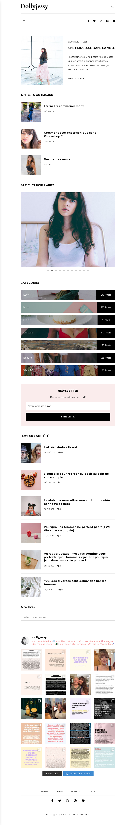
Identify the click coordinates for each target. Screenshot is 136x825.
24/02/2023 (49, 452)
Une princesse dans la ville (91, 48)
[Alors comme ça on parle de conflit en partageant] (104, 757)
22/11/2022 (49, 535)
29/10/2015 (49, 141)
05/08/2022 (50, 589)
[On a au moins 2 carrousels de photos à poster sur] (56, 708)
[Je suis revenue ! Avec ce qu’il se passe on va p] (31, 708)
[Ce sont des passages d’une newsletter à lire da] (104, 733)
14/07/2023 (49, 164)
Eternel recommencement (64, 106)
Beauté (75, 791)
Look (85, 42)
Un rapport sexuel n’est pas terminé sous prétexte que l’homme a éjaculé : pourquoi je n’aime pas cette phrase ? (76, 557)
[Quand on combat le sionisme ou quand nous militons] (31, 757)
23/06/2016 (64, 234)
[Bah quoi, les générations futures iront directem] (56, 757)
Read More (76, 78)
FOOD (59, 791)
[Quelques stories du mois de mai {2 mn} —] (80, 757)
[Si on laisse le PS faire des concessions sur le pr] (31, 733)
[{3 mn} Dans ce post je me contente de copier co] (80, 708)
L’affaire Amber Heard (60, 447)
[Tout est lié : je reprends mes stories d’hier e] (104, 708)
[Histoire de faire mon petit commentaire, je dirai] (104, 660)
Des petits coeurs (57, 159)
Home (45, 791)
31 (76, 234)
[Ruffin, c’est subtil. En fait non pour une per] (56, 684)
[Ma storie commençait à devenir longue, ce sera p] (31, 660)
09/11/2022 (49, 565)
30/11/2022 (49, 509)
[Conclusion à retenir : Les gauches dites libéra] (80, 660)
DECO (91, 791)
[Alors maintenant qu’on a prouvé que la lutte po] (56, 733)
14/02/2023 (49, 482)
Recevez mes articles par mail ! (68, 397)
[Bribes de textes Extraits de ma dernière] (56, 660)
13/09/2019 (49, 111)
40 (60, 68)
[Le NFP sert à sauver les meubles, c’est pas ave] (80, 733)
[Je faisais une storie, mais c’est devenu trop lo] (104, 684)
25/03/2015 (73, 42)
